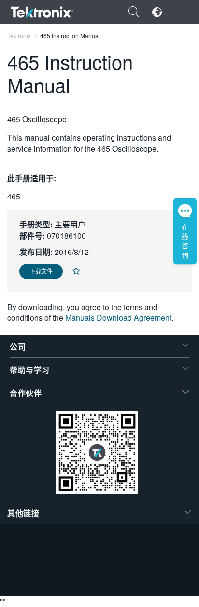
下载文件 (41, 271)
